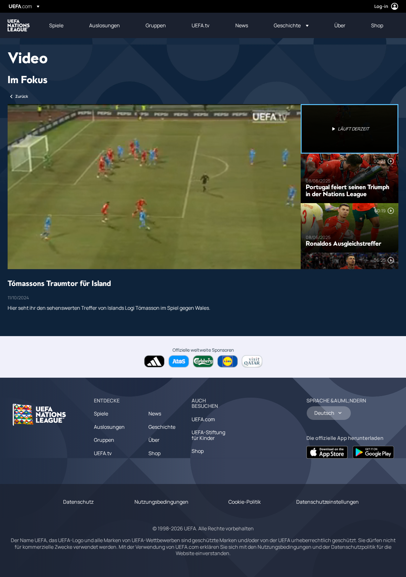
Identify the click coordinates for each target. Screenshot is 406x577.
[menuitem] (61, 25)
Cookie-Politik (244, 501)
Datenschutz (78, 501)
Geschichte (161, 426)
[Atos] (178, 361)
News (154, 413)
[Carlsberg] (203, 361)
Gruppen (104, 439)
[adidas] (154, 361)
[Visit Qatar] (252, 361)
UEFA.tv (103, 453)
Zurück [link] (21, 96)
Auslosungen (109, 426)
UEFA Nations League (19, 25)
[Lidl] (227, 361)
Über (154, 439)
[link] (56, 25)
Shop (154, 453)
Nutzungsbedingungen (161, 501)
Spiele (101, 413)
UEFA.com (203, 419)
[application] (154, 186)
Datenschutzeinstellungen (327, 501)
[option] (349, 129)
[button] (291, 25)
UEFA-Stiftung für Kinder (208, 435)
